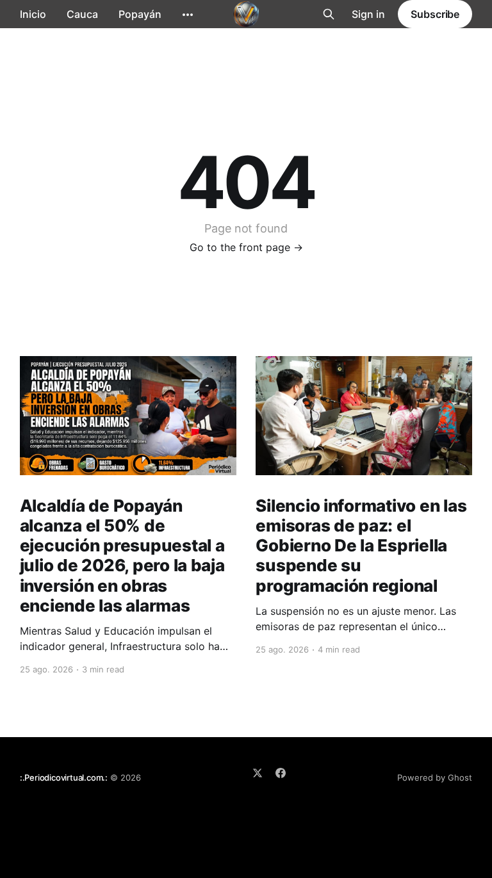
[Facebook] (280, 773)
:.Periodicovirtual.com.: (64, 777)
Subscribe (435, 14)
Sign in (368, 14)
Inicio (33, 14)
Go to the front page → (246, 247)
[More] (187, 14)
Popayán (140, 14)
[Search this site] (328, 14)
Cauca (82, 14)
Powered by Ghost (434, 777)
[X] (257, 773)
